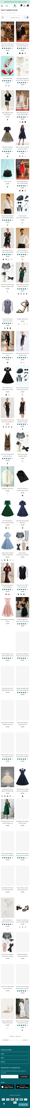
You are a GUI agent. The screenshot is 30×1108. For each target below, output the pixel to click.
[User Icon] (24, 6)
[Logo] (15, 6)
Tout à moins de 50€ (10, 13)
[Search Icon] (8, 6)
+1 (13, 560)
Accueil (2, 13)
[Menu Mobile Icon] (2, 6)
